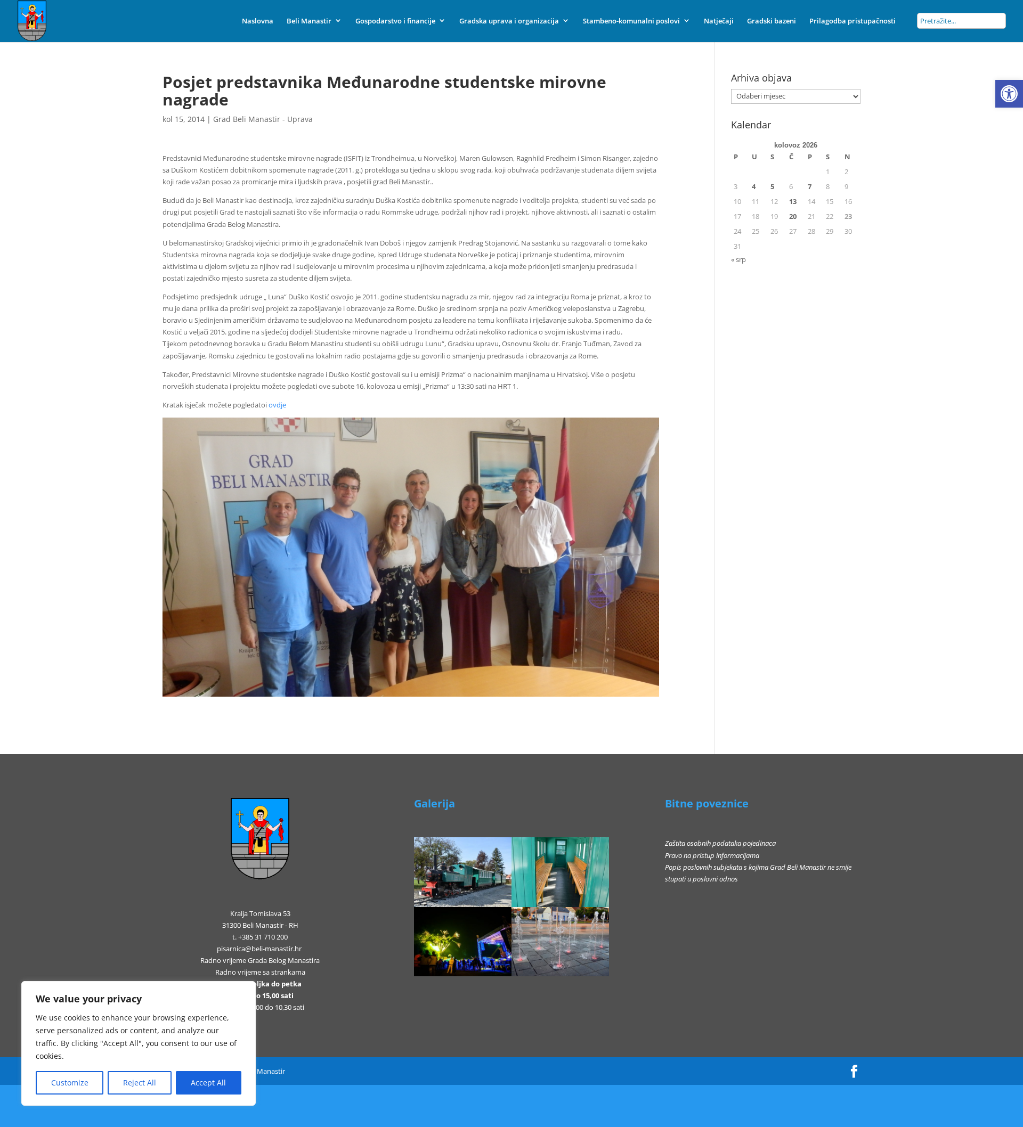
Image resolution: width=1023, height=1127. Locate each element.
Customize (69, 1082)
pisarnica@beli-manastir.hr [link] (259, 948)
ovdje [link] (277, 405)
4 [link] (754, 186)
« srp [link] (738, 259)
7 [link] (809, 186)
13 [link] (793, 201)
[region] (138, 1043)
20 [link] (793, 216)
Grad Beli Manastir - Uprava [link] (263, 119)
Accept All (208, 1082)
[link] (1009, 94)
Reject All (139, 1082)
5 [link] (772, 186)
